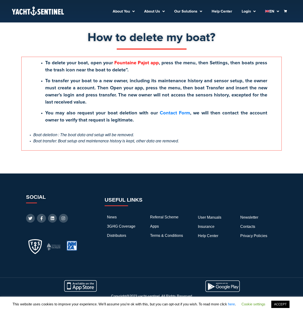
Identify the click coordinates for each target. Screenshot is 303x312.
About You (121, 11)
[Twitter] (30, 218)
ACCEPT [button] (280, 304)
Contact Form (175, 113)
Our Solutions (185, 11)
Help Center (222, 11)
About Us (152, 11)
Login (246, 11)
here (231, 304)
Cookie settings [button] (253, 304)
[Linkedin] (52, 218)
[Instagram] (63, 218)
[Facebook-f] (41, 218)
